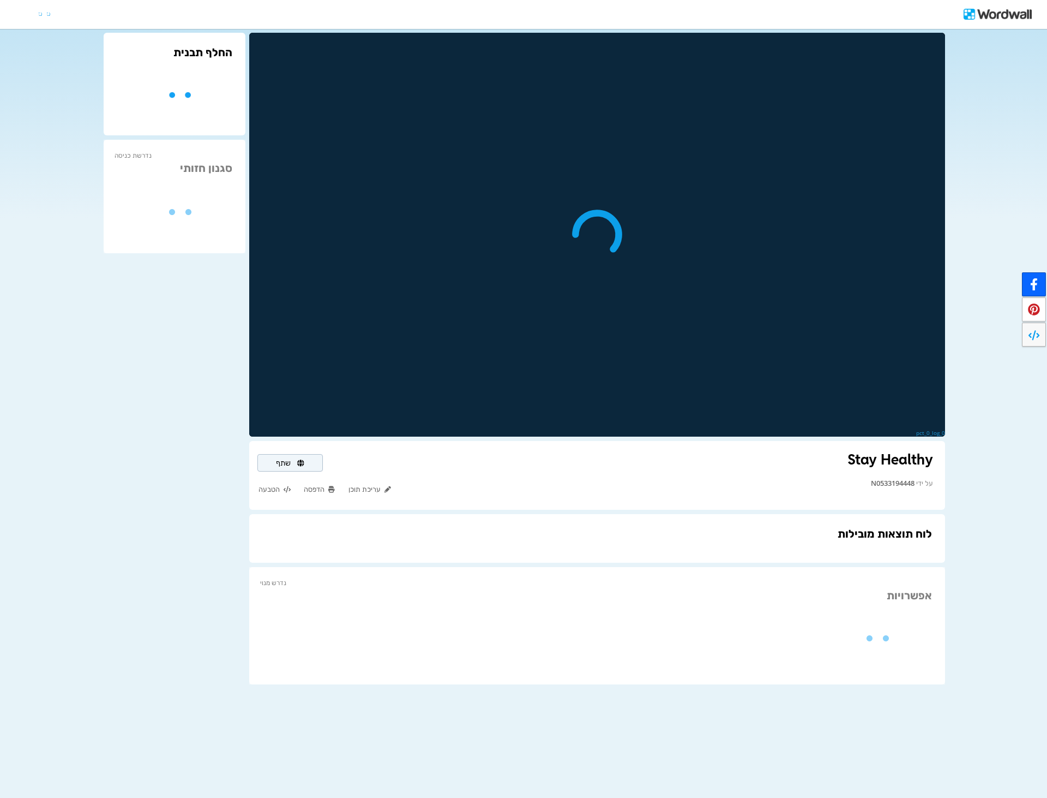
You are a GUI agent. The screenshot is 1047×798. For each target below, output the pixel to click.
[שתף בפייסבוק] (1034, 284)
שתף (284, 462)
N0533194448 (892, 483)
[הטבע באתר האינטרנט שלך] (1034, 335)
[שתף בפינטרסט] (1034, 309)
